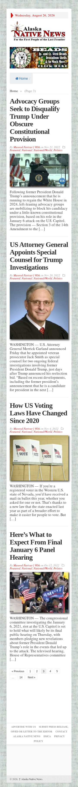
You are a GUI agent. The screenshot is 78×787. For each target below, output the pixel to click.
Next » (31, 677)
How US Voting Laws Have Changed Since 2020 (38, 413)
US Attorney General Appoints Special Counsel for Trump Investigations (39, 256)
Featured (15, 150)
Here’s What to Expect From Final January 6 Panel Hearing (36, 546)
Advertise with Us (23, 727)
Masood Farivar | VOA (26, 147)
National (27, 150)
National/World (43, 150)
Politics (58, 150)
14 (21, 677)
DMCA (47, 736)
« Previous (18, 671)
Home (23, 78)
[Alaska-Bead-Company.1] (39, 57)
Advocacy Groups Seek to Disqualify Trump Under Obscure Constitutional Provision (35, 120)
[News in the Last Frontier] (39, 31)
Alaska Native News (30, 779)
